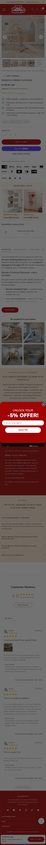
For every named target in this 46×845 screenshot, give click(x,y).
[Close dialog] (43, 404)
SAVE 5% (23, 430)
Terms (34, 436)
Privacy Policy (30, 436)
